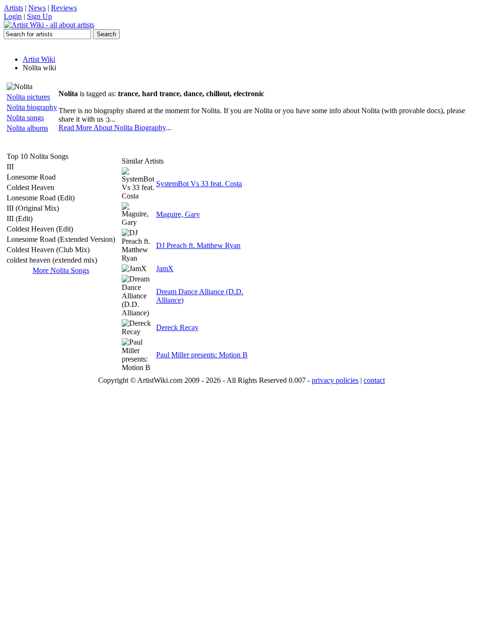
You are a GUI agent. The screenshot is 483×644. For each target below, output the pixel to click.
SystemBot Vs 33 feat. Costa (199, 184)
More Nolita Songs (61, 270)
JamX (165, 268)
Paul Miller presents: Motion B (202, 355)
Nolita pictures (28, 97)
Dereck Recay (177, 327)
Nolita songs (25, 118)
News (37, 8)
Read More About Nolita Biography (112, 128)
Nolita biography (32, 107)
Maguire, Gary (178, 214)
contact (374, 380)
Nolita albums (27, 128)
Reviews (64, 8)
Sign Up (39, 16)
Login (13, 16)
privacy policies (335, 380)
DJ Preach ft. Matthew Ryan (198, 245)
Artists (13, 8)
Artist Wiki (39, 59)
